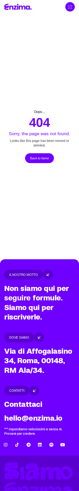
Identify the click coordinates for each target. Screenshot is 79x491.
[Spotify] (51, 444)
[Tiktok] (17, 444)
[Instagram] (5, 444)
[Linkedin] (39, 444)
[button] (70, 7)
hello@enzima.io (33, 418)
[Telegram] (28, 444)
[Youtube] (62, 444)
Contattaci (23, 404)
